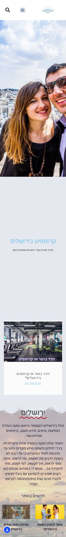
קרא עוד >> (33, 383)
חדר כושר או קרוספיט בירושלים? (33, 376)
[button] (22, 10)
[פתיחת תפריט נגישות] (7, 530)
